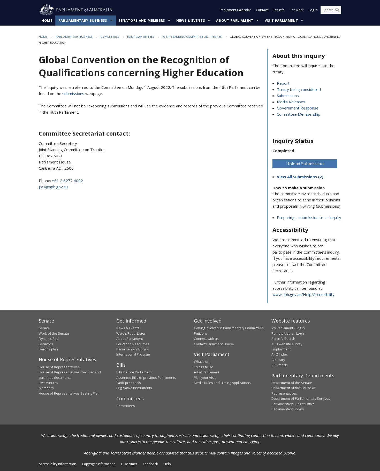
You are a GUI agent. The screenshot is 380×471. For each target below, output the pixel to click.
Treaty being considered (299, 89)
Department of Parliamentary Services (300, 398)
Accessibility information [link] (57, 463)
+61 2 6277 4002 (67, 180)
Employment (281, 349)
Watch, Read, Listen (131, 333)
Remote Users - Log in (288, 333)
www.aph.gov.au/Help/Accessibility (303, 294)
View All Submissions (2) (300, 176)
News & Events (190, 20)
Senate (44, 328)
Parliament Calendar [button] (235, 9)
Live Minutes (48, 382)
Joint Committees (140, 36)
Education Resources (132, 344)
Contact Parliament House (214, 344)
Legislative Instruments (134, 388)
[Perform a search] (337, 10)
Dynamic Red (49, 338)
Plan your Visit (205, 377)
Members (46, 388)
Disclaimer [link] (129, 463)
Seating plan (48, 349)
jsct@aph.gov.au (53, 186)
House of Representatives (59, 367)
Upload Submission (305, 164)
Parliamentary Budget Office (293, 404)
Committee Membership (298, 114)
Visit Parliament (281, 20)
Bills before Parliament (133, 372)
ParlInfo (278, 9)
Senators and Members (141, 20)
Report (283, 83)
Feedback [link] (150, 463)
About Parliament (234, 20)
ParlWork (297, 9)
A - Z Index (279, 354)
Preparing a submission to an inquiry (309, 217)
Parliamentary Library (132, 349)
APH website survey (286, 344)
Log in (313, 9)
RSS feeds (279, 365)
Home (46, 20)
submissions (73, 93)
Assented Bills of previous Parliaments (146, 377)
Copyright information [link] (99, 463)
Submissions (288, 95)
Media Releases (291, 101)
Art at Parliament (206, 372)
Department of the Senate (291, 382)
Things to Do (203, 367)
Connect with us (206, 338)
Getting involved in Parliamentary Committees (229, 328)
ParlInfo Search (283, 338)
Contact (262, 9)
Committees (110, 36)
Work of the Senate (54, 333)
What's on (201, 361)
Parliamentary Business (82, 20)
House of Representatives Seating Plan (69, 393)
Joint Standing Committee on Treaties (192, 36)
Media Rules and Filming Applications (222, 382)
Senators (46, 344)
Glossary (278, 359)
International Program (133, 354)
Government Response (297, 108)
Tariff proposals (128, 382)
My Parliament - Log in (288, 328)
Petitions (201, 333)
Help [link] (167, 463)
